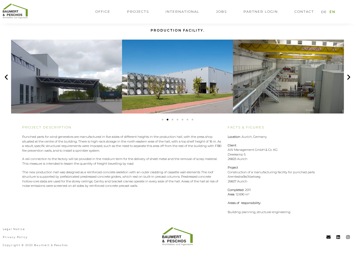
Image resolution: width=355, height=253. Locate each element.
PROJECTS (138, 11)
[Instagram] (348, 237)
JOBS (221, 11)
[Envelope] (328, 237)
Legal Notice (14, 229)
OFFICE (102, 11)
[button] (162, 119)
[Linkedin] (338, 237)
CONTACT (304, 11)
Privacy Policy (15, 237)
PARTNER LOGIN (261, 11)
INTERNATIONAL (182, 11)
